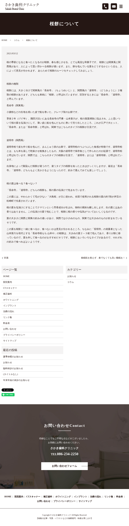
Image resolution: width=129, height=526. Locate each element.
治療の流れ (8, 311)
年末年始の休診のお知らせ (16, 380)
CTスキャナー (10, 288)
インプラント (9, 305)
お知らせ (71, 276)
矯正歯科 (7, 294)
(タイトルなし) (10, 374)
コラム (17, 40)
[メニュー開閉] (121, 6)
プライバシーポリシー (14, 335)
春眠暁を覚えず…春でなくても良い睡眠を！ (103, 258)
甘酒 (6, 258)
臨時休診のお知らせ (13, 368)
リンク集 (7, 317)
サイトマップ (9, 341)
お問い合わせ (9, 329)
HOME (4, 40)
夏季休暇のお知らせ (13, 357)
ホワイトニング (11, 300)
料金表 (6, 323)
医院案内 (7, 282)
